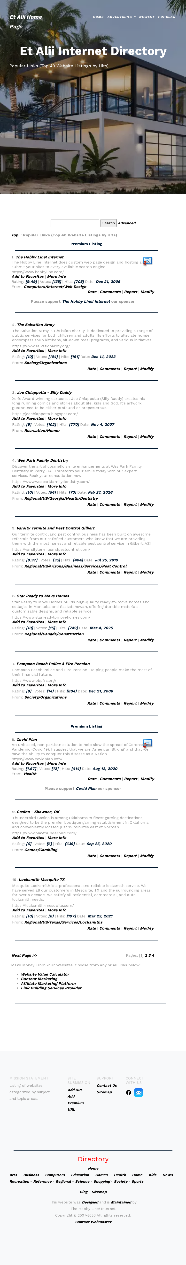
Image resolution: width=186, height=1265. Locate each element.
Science (82, 1181)
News (168, 1175)
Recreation (19, 1181)
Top (14, 235)
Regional (63, 1181)
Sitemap (99, 1192)
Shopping (101, 1181)
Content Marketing (39, 979)
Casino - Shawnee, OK (38, 811)
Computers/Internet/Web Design (55, 286)
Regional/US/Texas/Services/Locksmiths (63, 922)
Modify (147, 291)
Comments (110, 291)
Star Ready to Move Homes (43, 596)
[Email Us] (138, 1092)
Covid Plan (26, 739)
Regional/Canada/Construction (54, 634)
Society (120, 1181)
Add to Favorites (28, 276)
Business (31, 1175)
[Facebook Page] (129, 1092)
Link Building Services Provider (51, 988)
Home (98, 17)
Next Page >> (24, 955)
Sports (137, 1181)
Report (130, 291)
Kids (152, 1175)
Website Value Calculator (45, 974)
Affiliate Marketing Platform (48, 983)
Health (30, 773)
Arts (13, 1175)
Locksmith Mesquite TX (42, 879)
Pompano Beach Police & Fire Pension (53, 663)
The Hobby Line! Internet (39, 257)
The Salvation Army (35, 324)
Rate (92, 291)
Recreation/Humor (42, 430)
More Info (56, 276)
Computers (55, 1175)
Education (80, 1175)
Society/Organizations (45, 362)
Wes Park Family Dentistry (42, 460)
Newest (146, 17)
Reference (42, 1181)
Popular (166, 17)
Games (101, 1175)
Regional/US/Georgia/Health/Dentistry (61, 498)
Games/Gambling (40, 849)
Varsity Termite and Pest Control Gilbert (55, 528)
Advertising (119, 17)
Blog (83, 1192)
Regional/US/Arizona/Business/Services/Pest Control (75, 566)
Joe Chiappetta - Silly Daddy (44, 392)
